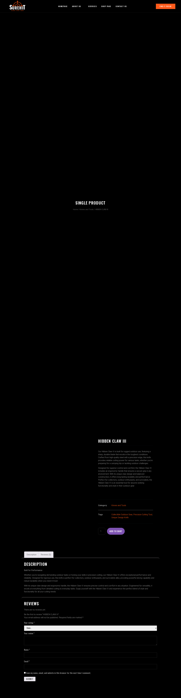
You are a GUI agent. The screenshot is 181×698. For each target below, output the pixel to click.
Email (27, 661)
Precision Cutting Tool (142, 514)
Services (92, 6)
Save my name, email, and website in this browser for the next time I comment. (58, 672)
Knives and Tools (86, 209)
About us (76, 6)
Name (27, 649)
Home (75, 209)
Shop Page (106, 6)
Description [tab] (31, 554)
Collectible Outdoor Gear (121, 514)
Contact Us (121, 6)
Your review (29, 633)
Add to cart (115, 531)
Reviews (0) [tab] (46, 554)
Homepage (63, 6)
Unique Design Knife (120, 517)
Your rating (29, 622)
